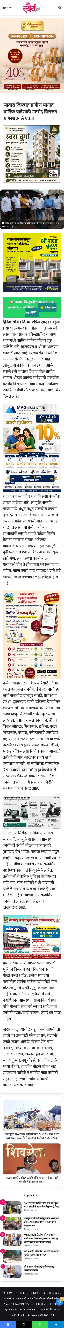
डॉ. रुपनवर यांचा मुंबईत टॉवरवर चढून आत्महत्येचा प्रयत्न (39, 1268)
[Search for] (59, 9)
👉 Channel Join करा (41, 309)
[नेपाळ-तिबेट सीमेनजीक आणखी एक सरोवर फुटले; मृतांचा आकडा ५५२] (12, 1256)
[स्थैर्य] (32, 7)
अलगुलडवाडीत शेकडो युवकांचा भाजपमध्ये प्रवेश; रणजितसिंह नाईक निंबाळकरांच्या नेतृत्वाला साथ (41, 1222)
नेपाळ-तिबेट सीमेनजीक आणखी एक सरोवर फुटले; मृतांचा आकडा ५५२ (42, 1253)
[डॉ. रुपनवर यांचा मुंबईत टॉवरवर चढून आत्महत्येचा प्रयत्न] (12, 1271)
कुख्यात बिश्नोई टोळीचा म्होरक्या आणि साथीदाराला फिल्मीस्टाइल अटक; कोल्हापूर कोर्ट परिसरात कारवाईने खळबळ (41, 1238)
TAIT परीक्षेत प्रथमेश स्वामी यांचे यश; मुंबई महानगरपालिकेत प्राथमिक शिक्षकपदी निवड (41, 1205)
